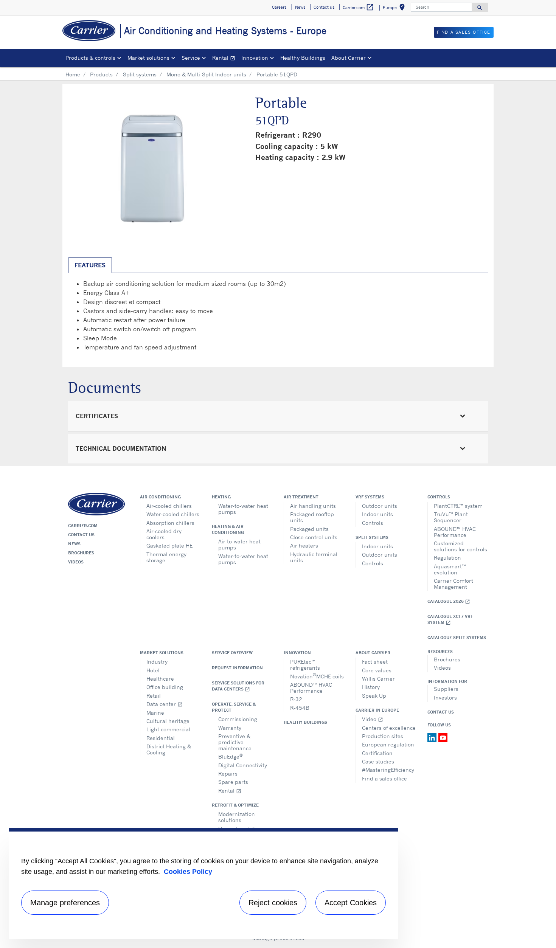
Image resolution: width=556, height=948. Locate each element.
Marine (155, 712)
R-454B (299, 707)
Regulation (447, 557)
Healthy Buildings (302, 57)
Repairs (228, 773)
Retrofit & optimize (235, 805)
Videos (76, 562)
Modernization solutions (236, 817)
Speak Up (374, 695)
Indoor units (377, 514)
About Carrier (373, 652)
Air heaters (304, 545)
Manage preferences (65, 902)
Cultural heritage (167, 721)
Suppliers (446, 689)
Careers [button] (279, 7)
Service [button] (191, 57)
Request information (237, 667)
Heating (221, 497)
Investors (445, 697)
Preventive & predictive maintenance (235, 742)
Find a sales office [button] (464, 32)
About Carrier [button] (348, 57)
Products (101, 74)
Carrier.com (83, 525)
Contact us (81, 534)
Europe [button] (395, 8)
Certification (377, 753)
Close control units (313, 537)
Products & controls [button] (90, 57)
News (74, 543)
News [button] (300, 7)
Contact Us (440, 712)
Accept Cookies (351, 902)
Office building (164, 687)
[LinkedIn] (432, 737)
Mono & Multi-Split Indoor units (206, 74)
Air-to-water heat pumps (239, 544)
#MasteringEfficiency (388, 769)
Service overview (232, 652)
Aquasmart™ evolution (450, 569)
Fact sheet (375, 661)
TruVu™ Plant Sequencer (451, 517)
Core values (376, 670)
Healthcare (160, 678)
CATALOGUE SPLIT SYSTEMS (456, 637)
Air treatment (301, 497)
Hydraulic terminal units (313, 557)
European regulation (388, 744)
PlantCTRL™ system (458, 506)
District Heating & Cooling (168, 749)
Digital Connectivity (242, 765)
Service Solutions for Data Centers (238, 686)
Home (72, 74)
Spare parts (233, 782)
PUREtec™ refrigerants (305, 664)
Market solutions (161, 652)
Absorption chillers (170, 523)
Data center (164, 704)
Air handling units (313, 506)
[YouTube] (442, 737)
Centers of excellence (389, 728)
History (371, 687)
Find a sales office (384, 778)
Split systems (140, 74)
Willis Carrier (378, 678)
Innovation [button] (254, 57)
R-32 (296, 699)
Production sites (382, 736)
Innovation (297, 652)
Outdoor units (379, 506)
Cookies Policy (188, 871)
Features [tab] (90, 265)
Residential (160, 738)
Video (372, 719)
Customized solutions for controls (460, 546)
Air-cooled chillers (169, 506)
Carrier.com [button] (358, 7)
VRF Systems (370, 497)
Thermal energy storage (166, 557)
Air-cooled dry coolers (164, 534)
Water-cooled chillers (172, 514)
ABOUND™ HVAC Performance (455, 532)
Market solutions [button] (148, 57)
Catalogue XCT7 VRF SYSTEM (450, 619)
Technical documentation (121, 448)
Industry (157, 661)
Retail (153, 695)
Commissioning (237, 719)
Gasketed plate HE (169, 545)
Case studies (378, 761)
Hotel (153, 670)
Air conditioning (160, 497)
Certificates (97, 416)
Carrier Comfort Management (453, 583)
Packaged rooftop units (312, 517)
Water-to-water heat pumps (243, 509)
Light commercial (168, 729)
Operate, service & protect (234, 707)
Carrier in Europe (377, 710)
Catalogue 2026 (448, 601)
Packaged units (309, 529)
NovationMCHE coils (317, 676)
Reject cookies (272, 902)
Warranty (229, 728)
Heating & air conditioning (228, 529)
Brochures (81, 552)
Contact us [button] (324, 7)
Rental (225, 58)
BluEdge (230, 756)
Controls (372, 523)
